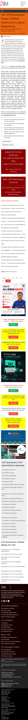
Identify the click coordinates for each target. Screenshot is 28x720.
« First (3, 278)
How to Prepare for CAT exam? (8, 643)
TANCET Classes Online (5, 704)
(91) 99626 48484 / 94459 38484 (12, 683)
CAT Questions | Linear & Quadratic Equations (13, 520)
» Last (8, 281)
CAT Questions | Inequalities (9, 526)
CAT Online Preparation (6, 649)
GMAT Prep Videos (4, 694)
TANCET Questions (4, 707)
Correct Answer (6, 141)
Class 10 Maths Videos (5, 714)
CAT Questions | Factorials (8, 478)
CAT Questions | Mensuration (9, 513)
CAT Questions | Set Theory (9, 504)
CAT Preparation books (6, 631)
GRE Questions (3, 698)
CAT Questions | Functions (8, 523)
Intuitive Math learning (5, 717)
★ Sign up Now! (13, 426)
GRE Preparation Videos (5, 701)
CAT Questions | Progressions (9, 532)
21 (9, 278)
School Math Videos (4, 718)
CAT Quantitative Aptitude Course (8, 612)
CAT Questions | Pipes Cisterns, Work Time (13, 501)
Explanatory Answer (8, 144)
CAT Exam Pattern (5, 639)
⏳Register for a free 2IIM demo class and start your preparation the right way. (13, 397)
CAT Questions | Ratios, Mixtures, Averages (13, 484)
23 (17, 278)
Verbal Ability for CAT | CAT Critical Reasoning (13, 566)
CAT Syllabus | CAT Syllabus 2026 (9, 637)
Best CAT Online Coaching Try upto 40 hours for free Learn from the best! (13, 420)
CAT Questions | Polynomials (9, 529)
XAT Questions (4, 33)
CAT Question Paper (5, 627)
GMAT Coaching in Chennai (6, 692)
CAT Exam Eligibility (15, 641)
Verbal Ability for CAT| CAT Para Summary (12, 574)
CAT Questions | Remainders (9, 475)
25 (3, 281)
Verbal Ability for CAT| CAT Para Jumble (11, 554)
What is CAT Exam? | (6, 641)
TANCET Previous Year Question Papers (8, 706)
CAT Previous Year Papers (7, 629)
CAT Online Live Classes (6, 656)
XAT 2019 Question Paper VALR (13, 33)
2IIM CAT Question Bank (23, 3)
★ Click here (13, 413)
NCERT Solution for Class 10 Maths (7, 712)
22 (13, 278)
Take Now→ (13, 324)
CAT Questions (6, 36)
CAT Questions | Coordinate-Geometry (11, 510)
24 (21, 278)
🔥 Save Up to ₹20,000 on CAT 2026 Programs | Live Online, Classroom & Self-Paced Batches (13, 331)
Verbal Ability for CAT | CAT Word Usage (11, 571)
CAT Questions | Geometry (8, 507)
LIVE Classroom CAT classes (7, 608)
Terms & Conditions (10, 661)
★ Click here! (13, 337)
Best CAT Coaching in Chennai (8, 616)
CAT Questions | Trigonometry (9, 517)
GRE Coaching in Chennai (5, 697)
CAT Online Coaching (6, 610)
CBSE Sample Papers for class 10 (7, 713)
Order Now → (13, 390)
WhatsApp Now (9, 684)
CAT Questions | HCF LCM (8, 470)
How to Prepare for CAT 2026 (7, 651)
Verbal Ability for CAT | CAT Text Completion (12, 577)
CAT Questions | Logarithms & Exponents (12, 498)
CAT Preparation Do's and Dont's (8, 654)
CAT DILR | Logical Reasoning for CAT (9, 614)
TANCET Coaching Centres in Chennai (8, 705)
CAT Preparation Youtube (7, 625)
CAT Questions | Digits (7, 481)
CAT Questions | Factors (8, 472)
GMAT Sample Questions (5, 693)
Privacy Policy (3, 661)
